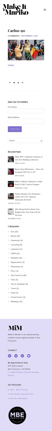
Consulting (15, 245)
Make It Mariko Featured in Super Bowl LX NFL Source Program (28, 183)
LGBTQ (14, 253)
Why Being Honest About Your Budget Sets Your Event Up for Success (27, 212)
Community (15, 240)
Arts (12, 232)
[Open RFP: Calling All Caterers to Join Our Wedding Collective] (11, 159)
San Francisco (17, 275)
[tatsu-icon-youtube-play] (28, 356)
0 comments (13, 36)
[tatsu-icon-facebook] (10, 356)
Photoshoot (15, 267)
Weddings (15, 301)
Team (13, 280)
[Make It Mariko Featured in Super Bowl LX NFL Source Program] (11, 184)
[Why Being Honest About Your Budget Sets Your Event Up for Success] (11, 212)
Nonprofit (14, 258)
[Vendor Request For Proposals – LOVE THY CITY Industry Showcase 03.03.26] (11, 196)
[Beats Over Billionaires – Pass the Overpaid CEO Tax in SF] (11, 172)
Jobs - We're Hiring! (19, 390)
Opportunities (16, 262)
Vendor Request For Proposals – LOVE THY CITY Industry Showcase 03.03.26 (28, 197)
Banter (13, 236)
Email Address (14, 117)
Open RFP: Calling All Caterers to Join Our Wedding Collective (29, 158)
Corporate (15, 249)
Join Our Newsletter (18, 398)
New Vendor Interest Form (21, 394)
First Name (12, 107)
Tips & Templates (18, 284)
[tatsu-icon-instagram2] (16, 356)
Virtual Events (16, 297)
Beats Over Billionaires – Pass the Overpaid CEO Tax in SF (29, 170)
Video (13, 293)
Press (13, 271)
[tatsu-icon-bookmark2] (23, 356)
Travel (13, 288)
